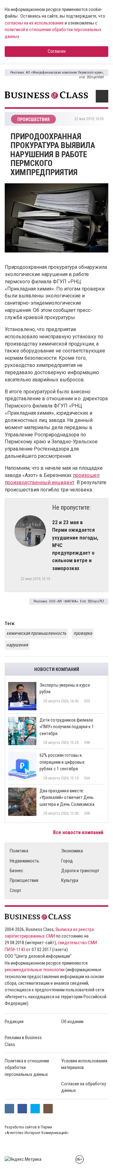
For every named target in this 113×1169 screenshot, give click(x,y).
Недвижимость (24, 861)
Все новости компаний (79, 832)
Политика (19, 851)
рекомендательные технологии (35, 969)
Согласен (57, 51)
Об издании (72, 1021)
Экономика (72, 851)
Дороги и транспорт (80, 870)
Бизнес (16, 870)
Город (67, 861)
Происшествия (24, 880)
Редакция (14, 1021)
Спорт (15, 890)
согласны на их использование (34, 23)
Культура (69, 880)
